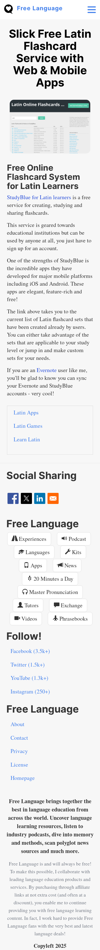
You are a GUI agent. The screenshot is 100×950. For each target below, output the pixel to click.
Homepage (23, 778)
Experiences (32, 538)
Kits (76, 552)
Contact (19, 737)
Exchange (70, 605)
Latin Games (28, 425)
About (17, 724)
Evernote (47, 370)
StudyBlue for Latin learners (39, 197)
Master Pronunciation (53, 592)
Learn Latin (27, 439)
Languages (37, 552)
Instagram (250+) (30, 691)
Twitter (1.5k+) (28, 664)
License (19, 764)
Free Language (40, 8)
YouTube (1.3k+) (29, 678)
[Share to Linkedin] (39, 498)
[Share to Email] (53, 498)
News (70, 565)
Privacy (19, 751)
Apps (35, 565)
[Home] (10, 8)
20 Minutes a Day (52, 578)
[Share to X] (26, 498)
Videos (28, 618)
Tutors (31, 605)
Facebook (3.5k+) (30, 651)
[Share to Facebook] (13, 498)
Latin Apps (26, 412)
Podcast (76, 538)
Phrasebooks (73, 618)
